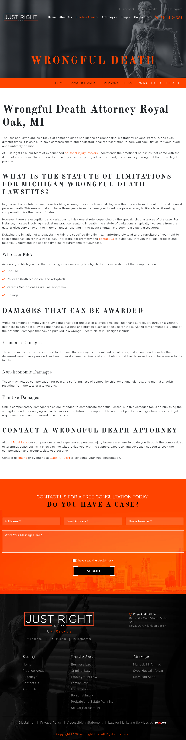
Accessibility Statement (85, 722)
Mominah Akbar (145, 677)
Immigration (80, 689)
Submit (94, 571)
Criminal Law (80, 670)
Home (52, 17)
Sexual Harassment (85, 708)
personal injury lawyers (81, 153)
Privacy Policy (51, 722)
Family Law (79, 683)
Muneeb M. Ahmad (147, 664)
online (22, 457)
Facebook (128, 9)
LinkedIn (151, 9)
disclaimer (104, 560)
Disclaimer (27, 722)
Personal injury (118, 83)
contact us (106, 238)
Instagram (175, 9)
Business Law (81, 664)
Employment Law (84, 677)
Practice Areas (86, 17)
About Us (65, 17)
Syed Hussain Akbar (148, 670)
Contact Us (141, 17)
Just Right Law (16, 442)
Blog (125, 17)
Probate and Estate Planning (92, 701)
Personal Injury (82, 695)
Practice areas (84, 83)
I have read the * (95, 560)
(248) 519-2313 (60, 457)
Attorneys (108, 17)
